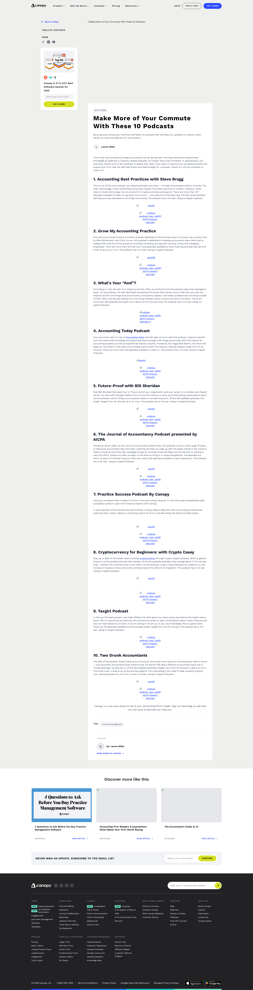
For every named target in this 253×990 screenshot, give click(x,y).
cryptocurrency (147, 558)
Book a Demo (37, 946)
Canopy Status (204, 921)
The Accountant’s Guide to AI (181, 826)
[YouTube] (71, 885)
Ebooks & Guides (177, 913)
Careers (201, 910)
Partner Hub (120, 942)
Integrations (36, 957)
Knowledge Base (94, 960)
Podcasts (174, 917)
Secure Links (93, 925)
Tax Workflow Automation (41, 910)
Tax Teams (63, 960)
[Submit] (218, 885)
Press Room (203, 913)
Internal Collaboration (69, 913)
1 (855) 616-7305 (64, 983)
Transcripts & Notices (69, 925)
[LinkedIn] (56, 885)
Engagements (37, 916)
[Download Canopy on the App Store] (194, 983)
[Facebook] (61, 885)
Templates (35, 927)
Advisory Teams (66, 957)
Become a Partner (123, 946)
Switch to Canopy (150, 906)
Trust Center (37, 960)
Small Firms (64, 949)
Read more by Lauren (109, 753)
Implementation (94, 942)
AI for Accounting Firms (125, 917)
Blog (172, 906)
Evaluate (99, 6)
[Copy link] (43, 42)
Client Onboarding (95, 917)
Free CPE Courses (178, 921)
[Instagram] (66, 885)
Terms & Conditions (88, 983)
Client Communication (97, 913)
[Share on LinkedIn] (48, 42)
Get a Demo (213, 6)
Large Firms (64, 942)
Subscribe (207, 858)
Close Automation (43, 906)
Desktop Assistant (95, 957)
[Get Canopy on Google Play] (213, 983)
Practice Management (112, 724)
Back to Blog (51, 22)
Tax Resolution (65, 928)
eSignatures (92, 921)
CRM (117, 913)
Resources (131, 6)
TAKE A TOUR (192, 6)
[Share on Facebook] (53, 42)
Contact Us (203, 917)
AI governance (37, 953)
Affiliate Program (122, 949)
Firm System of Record (125, 910)
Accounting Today (135, 337)
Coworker (123, 906)
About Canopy (204, 906)
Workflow (35, 923)
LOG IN (177, 6)
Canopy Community (96, 953)
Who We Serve (78, 6)
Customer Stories (150, 917)
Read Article (78, 838)
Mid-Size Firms (66, 946)
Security (118, 921)
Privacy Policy (109, 983)
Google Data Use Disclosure (135, 983)
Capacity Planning (67, 921)
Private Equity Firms (68, 953)
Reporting (63, 917)
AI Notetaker (96, 906)
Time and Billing (66, 906)
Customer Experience (96, 946)
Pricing (116, 6)
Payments (63, 910)
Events (173, 925)
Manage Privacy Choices (166, 983)
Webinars (174, 910)
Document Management (42, 919)
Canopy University (95, 949)
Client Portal (92, 910)
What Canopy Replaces (152, 913)
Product (57, 6)
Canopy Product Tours (41, 949)
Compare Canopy (150, 910)
